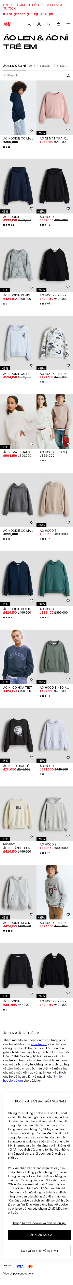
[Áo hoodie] (18, 186)
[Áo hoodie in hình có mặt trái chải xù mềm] (18, 264)
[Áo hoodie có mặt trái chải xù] (18, 107)
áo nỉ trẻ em (39, 1044)
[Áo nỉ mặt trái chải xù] (54, 107)
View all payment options (18, 1273)
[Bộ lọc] (67, 75)
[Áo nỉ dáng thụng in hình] (18, 813)
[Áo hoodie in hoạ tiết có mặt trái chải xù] (54, 892)
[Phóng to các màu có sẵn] (7, 146)
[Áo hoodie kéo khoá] (54, 264)
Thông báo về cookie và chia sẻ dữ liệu (39, 1223)
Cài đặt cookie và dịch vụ (39, 1251)
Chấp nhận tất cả (39, 1234)
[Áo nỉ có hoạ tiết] (18, 657)
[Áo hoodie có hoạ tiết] (18, 343)
